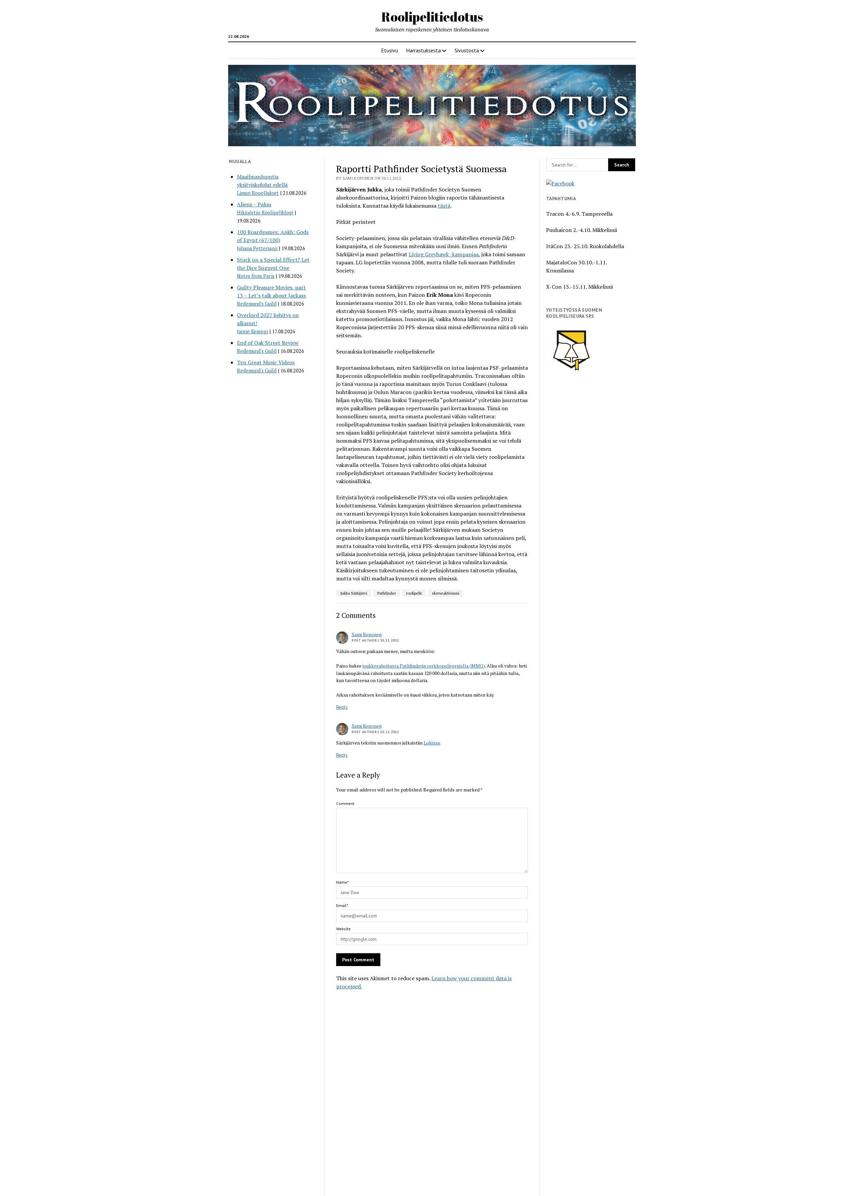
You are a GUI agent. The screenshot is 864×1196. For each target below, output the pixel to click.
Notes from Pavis (255, 276)
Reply (342, 707)
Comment (345, 803)
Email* (342, 905)
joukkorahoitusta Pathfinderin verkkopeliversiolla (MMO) (423, 665)
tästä (444, 205)
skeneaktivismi (445, 593)
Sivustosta (467, 50)
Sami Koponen (367, 634)
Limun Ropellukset (258, 193)
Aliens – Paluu (254, 204)
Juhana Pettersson (257, 248)
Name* (342, 882)
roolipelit (414, 593)
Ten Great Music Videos (266, 362)
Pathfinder (386, 593)
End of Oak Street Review (268, 342)
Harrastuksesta (423, 50)
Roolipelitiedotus (432, 16)
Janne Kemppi (252, 331)
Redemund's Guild (256, 304)
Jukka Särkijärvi (353, 593)
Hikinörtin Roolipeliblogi (265, 212)
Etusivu (389, 50)
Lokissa (432, 742)
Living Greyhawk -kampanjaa (444, 254)
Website (343, 928)
